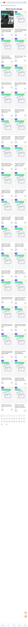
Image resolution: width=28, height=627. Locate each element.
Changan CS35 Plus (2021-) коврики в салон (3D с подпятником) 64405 (20, 137)
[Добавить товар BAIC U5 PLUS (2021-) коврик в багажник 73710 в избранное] (25, 39)
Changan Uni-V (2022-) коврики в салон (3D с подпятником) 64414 (19, 245)
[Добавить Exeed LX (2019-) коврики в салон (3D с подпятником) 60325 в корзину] (11, 330)
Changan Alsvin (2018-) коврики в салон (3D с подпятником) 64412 (6, 137)
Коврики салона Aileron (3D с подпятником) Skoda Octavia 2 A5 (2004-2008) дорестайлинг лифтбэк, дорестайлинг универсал (7, 32)
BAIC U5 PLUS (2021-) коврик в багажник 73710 (20, 56)
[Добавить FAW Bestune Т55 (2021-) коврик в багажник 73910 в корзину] (11, 409)
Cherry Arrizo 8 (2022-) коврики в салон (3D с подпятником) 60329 (6, 272)
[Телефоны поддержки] (25, 616)
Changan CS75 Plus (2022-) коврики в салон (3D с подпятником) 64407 (20, 164)
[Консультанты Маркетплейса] (25, 612)
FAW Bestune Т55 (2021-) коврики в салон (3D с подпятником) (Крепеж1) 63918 (20, 406)
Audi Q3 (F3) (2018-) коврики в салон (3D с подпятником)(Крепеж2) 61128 (21, 30)
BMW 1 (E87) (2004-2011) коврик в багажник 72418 (6, 83)
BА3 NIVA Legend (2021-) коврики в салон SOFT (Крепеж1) (19, 111)
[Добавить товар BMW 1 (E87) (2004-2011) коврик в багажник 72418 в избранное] (12, 66)
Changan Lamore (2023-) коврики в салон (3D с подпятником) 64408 (6, 218)
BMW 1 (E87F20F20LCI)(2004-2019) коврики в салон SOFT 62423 (21, 84)
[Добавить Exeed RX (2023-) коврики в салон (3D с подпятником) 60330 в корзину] (25, 330)
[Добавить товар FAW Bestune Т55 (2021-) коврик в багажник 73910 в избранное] (12, 388)
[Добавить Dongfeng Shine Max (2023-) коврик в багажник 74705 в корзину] (11, 302)
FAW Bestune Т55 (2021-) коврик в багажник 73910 (6, 405)
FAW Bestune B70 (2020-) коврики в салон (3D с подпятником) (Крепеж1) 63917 (20, 379)
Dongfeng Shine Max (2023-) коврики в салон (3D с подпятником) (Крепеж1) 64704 (20, 299)
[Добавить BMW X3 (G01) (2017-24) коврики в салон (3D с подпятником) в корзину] (11, 115)
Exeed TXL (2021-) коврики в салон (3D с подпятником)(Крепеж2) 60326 (7, 352)
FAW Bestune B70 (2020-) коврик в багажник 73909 (6, 378)
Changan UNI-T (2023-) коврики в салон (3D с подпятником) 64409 (6, 245)
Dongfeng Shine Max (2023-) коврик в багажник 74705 (7, 298)
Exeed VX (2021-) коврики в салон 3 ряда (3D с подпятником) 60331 (20, 352)
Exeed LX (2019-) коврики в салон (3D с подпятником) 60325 (6, 325)
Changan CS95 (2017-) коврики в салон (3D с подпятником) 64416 (6, 191)
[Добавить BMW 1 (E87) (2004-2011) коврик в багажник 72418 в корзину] (11, 87)
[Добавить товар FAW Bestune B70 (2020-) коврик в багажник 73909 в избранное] (12, 361)
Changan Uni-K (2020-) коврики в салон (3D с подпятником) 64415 (19, 218)
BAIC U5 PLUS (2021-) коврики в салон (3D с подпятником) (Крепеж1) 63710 (6, 57)
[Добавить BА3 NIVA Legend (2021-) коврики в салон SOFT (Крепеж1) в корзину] (25, 115)
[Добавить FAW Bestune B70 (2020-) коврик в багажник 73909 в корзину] (11, 382)
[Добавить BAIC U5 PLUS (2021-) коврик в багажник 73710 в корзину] (25, 60)
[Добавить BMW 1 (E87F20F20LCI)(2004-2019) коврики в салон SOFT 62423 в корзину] (25, 88)
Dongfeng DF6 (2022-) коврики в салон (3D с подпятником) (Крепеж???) (20, 272)
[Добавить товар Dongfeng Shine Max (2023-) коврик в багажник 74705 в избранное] (12, 281)
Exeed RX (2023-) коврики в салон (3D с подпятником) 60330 (20, 325)
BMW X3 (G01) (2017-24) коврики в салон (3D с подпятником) (6, 111)
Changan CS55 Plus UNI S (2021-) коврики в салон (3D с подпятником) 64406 (7, 164)
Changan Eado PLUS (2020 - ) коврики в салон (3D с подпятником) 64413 (20, 191)
